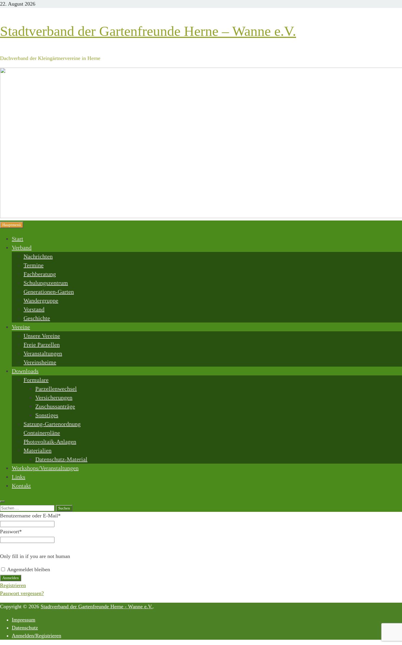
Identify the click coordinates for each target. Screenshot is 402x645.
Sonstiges (46, 415)
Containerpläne (42, 433)
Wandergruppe (41, 300)
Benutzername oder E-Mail (30, 516)
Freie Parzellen (42, 344)
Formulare (36, 380)
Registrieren (13, 585)
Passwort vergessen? (22, 593)
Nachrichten (38, 256)
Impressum (23, 620)
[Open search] (2, 501)
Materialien (38, 450)
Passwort (11, 531)
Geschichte (37, 318)
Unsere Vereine (42, 335)
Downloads (25, 371)
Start (17, 238)
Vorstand (34, 309)
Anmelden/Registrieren (36, 636)
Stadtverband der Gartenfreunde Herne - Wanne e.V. (97, 606)
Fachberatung (40, 274)
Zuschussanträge (55, 406)
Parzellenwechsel (56, 388)
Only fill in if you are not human (35, 556)
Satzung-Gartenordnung (52, 424)
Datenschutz (25, 628)
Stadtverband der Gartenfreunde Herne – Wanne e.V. (148, 31)
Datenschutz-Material (61, 459)
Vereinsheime (40, 362)
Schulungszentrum (46, 283)
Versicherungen (53, 397)
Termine (34, 265)
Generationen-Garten (49, 291)
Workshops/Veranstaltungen (45, 468)
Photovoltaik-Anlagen (50, 441)
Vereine (21, 327)
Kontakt (21, 485)
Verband (21, 247)
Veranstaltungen (43, 353)
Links (18, 477)
